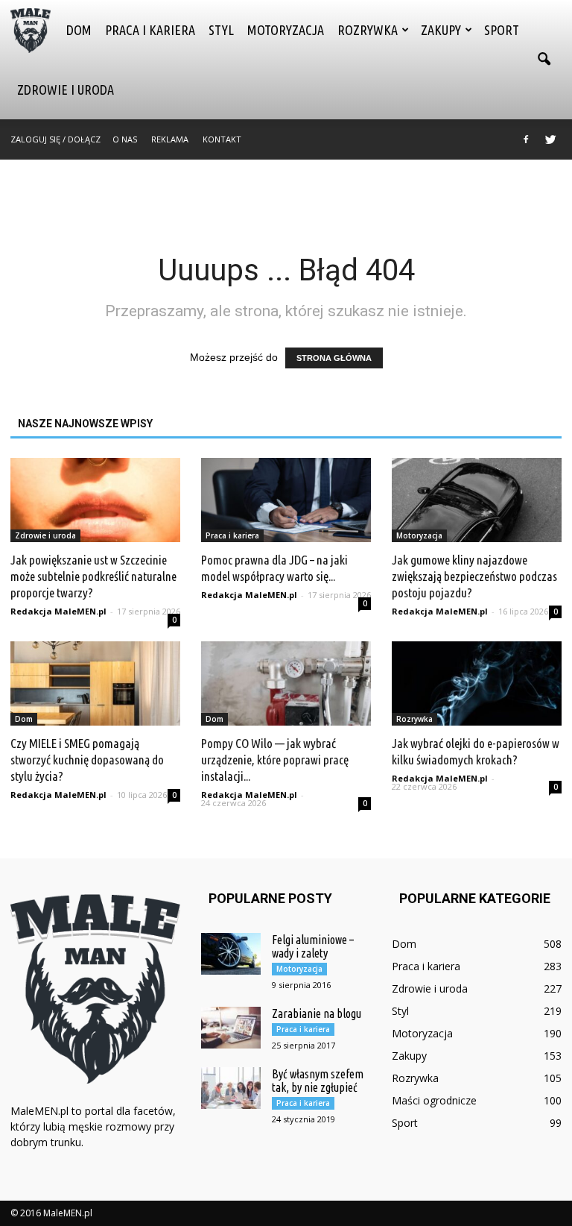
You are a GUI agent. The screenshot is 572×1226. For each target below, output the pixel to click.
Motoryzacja (285, 29)
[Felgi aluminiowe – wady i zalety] (231, 954)
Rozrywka (367, 29)
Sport (501, 29)
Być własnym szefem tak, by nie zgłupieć (317, 1080)
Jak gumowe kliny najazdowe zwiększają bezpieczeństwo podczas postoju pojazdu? (474, 576)
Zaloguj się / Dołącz (55, 139)
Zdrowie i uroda (65, 89)
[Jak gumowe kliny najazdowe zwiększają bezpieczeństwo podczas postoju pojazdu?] (477, 500)
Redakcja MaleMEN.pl (58, 611)
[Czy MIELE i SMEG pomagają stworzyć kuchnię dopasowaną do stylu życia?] (95, 683)
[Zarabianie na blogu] (231, 1028)
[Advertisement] (286, 192)
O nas (124, 139)
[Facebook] (526, 139)
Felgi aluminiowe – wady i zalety (313, 946)
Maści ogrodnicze (434, 1100)
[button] (544, 60)
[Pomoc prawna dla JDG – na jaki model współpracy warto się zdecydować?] (286, 500)
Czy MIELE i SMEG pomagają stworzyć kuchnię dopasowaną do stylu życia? (87, 759)
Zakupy (441, 29)
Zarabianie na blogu (316, 1013)
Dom (79, 29)
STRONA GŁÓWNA (334, 357)
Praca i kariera (150, 29)
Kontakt (222, 139)
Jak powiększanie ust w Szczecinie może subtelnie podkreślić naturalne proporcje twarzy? (93, 576)
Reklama (169, 139)
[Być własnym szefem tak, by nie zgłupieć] (231, 1088)
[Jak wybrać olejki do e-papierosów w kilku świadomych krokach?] (477, 683)
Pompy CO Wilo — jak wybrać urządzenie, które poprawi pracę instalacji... (275, 759)
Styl (221, 29)
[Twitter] (550, 139)
